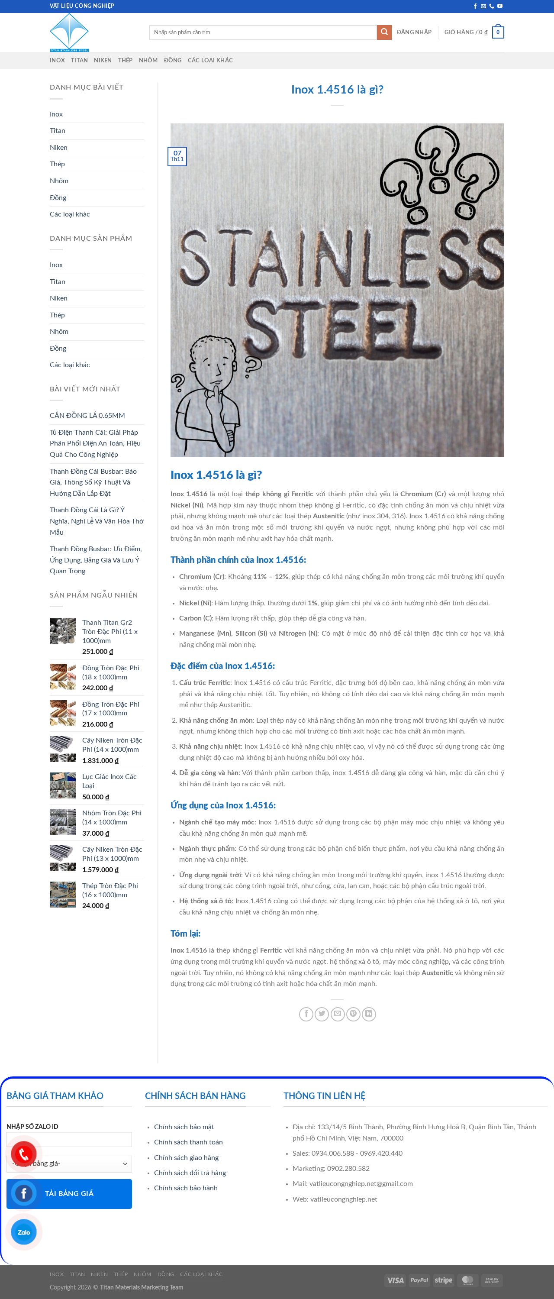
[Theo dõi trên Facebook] (475, 6)
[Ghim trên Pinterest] (353, 1014)
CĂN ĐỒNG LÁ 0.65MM (87, 415)
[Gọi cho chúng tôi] (491, 6)
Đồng (173, 60)
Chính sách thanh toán (188, 1142)
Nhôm (148, 60)
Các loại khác (210, 60)
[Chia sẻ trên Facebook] (306, 1014)
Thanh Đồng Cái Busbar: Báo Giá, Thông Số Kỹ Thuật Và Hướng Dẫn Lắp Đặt (93, 482)
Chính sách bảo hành (186, 1188)
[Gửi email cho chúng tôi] (483, 6)
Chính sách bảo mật (184, 1127)
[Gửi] (384, 32)
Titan (79, 60)
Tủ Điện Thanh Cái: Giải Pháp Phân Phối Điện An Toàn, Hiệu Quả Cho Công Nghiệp (95, 443)
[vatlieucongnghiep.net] (93, 32)
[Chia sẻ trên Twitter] (322, 1014)
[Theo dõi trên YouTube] (499, 6)
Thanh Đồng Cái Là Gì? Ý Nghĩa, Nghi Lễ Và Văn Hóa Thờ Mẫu (97, 521)
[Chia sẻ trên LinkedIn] (369, 1014)
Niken (103, 60)
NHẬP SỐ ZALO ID (32, 1127)
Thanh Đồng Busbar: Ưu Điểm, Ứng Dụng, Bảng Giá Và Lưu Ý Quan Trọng (96, 560)
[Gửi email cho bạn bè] (338, 1014)
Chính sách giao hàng (186, 1157)
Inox (57, 60)
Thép (125, 60)
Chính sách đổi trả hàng (190, 1173)
